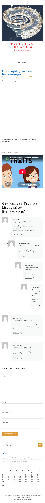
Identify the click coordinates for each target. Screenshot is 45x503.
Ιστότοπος (5, 422)
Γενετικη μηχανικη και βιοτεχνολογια (14, 139)
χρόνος (25, 461)
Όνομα (4, 402)
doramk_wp (13, 77)
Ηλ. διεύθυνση (6, 412)
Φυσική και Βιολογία (22, 45)
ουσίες (5, 461)
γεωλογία (6, 458)
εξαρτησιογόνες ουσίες (34, 458)
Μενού (23, 63)
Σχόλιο (4, 376)
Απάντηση (16, 234)
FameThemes (28, 499)
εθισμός (14, 458)
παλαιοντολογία (15, 461)
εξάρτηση (22, 458)
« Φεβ (3, 485)
